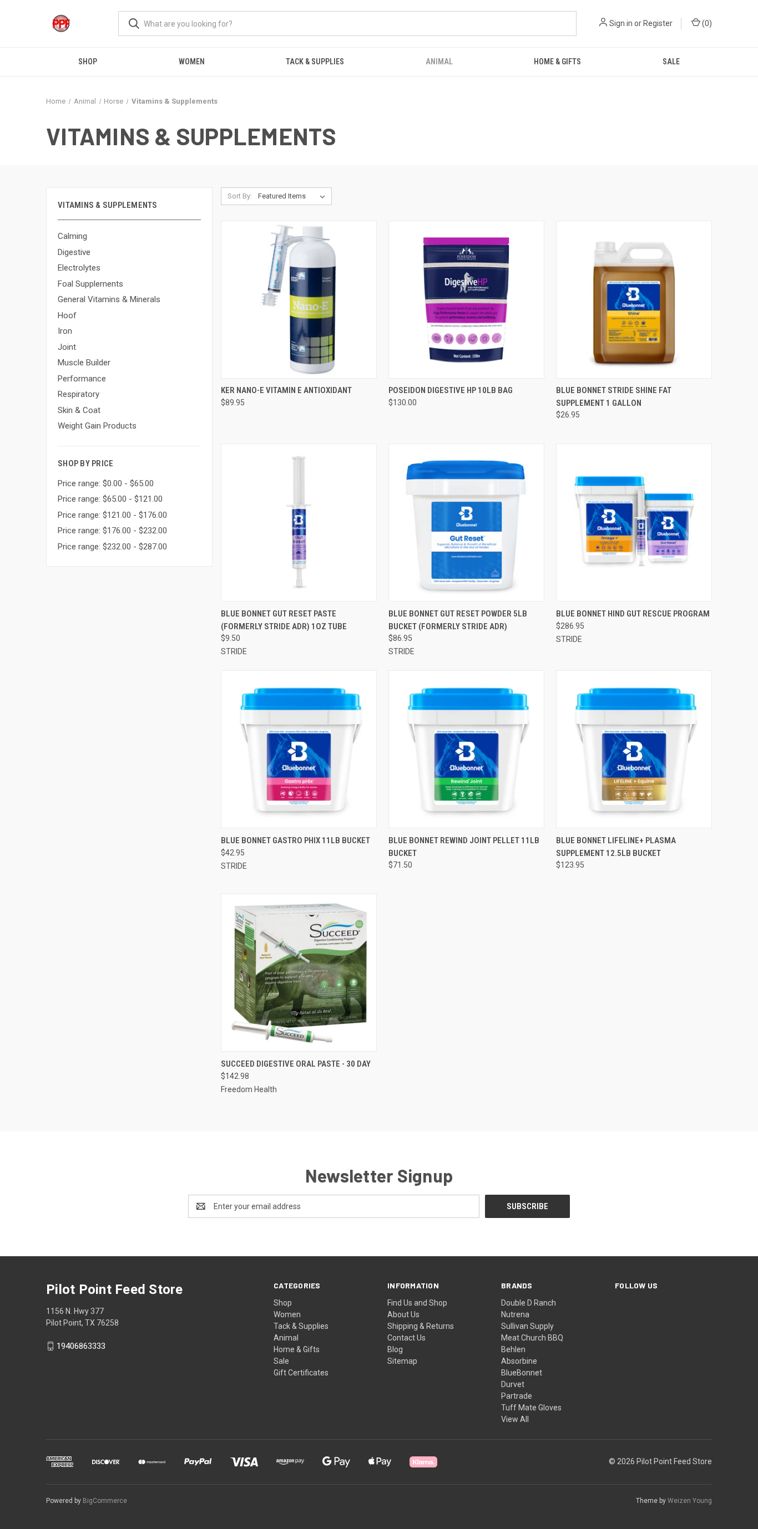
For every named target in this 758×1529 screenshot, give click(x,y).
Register (658, 23)
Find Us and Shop (417, 1302)
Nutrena (515, 1314)
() (706, 23)
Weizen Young (690, 1501)
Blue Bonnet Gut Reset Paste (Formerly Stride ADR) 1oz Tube (284, 620)
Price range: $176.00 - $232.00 (112, 531)
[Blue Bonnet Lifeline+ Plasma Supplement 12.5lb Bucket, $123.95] (634, 749)
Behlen (513, 1349)
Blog (395, 1349)
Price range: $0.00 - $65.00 (106, 483)
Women (192, 61)
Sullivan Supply (527, 1326)
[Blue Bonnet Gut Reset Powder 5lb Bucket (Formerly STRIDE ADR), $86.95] (466, 522)
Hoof (67, 315)
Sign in (621, 23)
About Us (403, 1314)
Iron (65, 331)
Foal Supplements (90, 284)
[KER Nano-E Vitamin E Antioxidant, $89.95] (299, 299)
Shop (87, 61)
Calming (72, 236)
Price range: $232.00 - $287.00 (112, 547)
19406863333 (81, 1346)
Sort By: (240, 196)
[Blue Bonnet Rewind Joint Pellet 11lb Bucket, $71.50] (466, 749)
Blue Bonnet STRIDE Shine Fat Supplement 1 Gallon (613, 396)
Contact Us (406, 1337)
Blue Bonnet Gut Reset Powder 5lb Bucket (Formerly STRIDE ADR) (457, 620)
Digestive (74, 252)
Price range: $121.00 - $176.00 (112, 515)
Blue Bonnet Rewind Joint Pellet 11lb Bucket (463, 846)
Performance (82, 379)
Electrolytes (79, 268)
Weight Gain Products (97, 426)
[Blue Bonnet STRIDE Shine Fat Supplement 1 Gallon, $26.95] (634, 299)
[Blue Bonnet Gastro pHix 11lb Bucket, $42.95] (299, 749)
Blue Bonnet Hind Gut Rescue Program (633, 614)
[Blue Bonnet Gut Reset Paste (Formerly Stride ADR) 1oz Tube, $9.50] (299, 522)
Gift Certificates (301, 1372)
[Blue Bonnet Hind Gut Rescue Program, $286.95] (634, 522)
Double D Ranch (528, 1302)
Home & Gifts (557, 61)
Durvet (512, 1384)
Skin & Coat (79, 410)
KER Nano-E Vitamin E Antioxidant (286, 390)
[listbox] (293, 196)
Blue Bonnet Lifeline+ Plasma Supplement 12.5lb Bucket (616, 846)
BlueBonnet (521, 1372)
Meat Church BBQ (532, 1337)
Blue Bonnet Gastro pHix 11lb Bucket (295, 840)
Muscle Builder (84, 363)
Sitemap (402, 1361)
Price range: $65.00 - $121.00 (110, 499)
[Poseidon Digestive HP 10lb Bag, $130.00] (466, 299)
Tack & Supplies (315, 61)
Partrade (516, 1396)
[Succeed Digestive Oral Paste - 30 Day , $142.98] (299, 972)
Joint (67, 347)
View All (515, 1419)
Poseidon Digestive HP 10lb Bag (450, 390)
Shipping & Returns (420, 1326)
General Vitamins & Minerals (109, 299)
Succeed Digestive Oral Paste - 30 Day (296, 1064)
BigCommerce (105, 1501)
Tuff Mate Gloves (531, 1407)
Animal (439, 61)
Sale (671, 61)
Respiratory (78, 394)
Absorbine (519, 1361)
